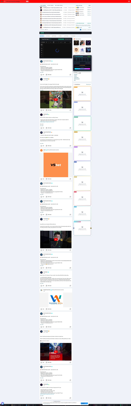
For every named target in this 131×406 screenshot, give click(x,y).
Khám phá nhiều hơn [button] (46, 403)
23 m (44, 80)
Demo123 (80, 27)
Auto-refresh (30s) (84, 29)
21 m (44, 62)
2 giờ (44, 202)
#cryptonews (48, 121)
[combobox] (16, 1)
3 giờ (44, 255)
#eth (53, 121)
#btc (51, 121)
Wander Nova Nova (47, 289)
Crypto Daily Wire (46, 132)
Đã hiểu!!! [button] (83, 403)
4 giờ (44, 273)
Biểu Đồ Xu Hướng (61, 39)
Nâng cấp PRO (82, 68)
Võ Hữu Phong (81, 9)
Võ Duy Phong (81, 13)
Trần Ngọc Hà (81, 11)
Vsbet (44, 149)
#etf (53, 394)
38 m (44, 115)
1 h (43, 151)
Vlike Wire (45, 114)
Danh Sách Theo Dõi (68, 39)
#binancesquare (43, 121)
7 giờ (44, 385)
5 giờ (44, 314)
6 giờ (44, 367)
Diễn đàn (46, 29)
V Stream (45, 78)
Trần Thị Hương (81, 7)
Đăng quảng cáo (88, 84)
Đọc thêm (41, 72)
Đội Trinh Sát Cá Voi (47, 60)
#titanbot (75, 74)
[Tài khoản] (129, 1)
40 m (44, 133)
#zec (51, 394)
